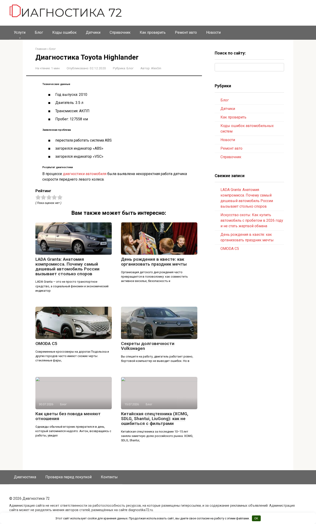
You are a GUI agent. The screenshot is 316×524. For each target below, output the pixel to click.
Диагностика (25, 477)
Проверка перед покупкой (68, 477)
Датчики (93, 32)
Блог (39, 32)
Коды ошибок (64, 32)
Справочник (120, 32)
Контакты (109, 477)
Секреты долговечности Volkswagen (147, 346)
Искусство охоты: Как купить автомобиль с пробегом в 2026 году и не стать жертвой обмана (251, 220)
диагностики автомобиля (84, 174)
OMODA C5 (46, 343)
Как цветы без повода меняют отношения (68, 416)
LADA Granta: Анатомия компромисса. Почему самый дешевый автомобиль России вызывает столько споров (67, 266)
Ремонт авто (186, 32)
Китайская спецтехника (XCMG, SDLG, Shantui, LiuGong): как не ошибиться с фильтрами (154, 418)
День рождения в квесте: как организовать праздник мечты (154, 262)
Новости (213, 32)
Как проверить (153, 32)
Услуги (19, 32)
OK (256, 518)
